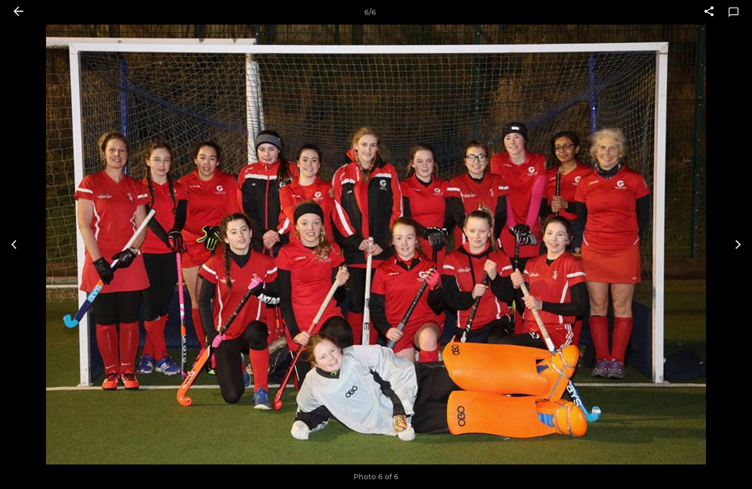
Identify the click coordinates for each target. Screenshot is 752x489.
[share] (709, 12)
